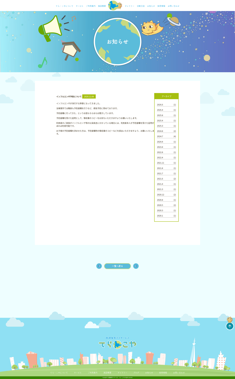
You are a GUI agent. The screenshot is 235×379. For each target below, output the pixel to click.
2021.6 (160, 178)
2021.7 (160, 173)
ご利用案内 (91, 6)
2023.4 (160, 146)
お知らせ (151, 6)
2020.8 (160, 199)
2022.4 (160, 157)
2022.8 (160, 152)
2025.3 (160, 125)
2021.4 (160, 183)
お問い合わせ (173, 6)
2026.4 (160, 109)
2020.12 (160, 194)
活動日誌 (141, 6)
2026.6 (160, 104)
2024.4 (160, 141)
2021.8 (160, 168)
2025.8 (160, 115)
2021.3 (160, 189)
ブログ (136, 373)
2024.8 (160, 131)
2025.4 (160, 120)
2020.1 (160, 215)
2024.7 (160, 136)
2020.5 (160, 205)
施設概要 (102, 6)
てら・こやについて (64, 6)
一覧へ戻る (117, 266)
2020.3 (160, 210)
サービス (79, 6)
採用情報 (161, 6)
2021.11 (160, 162)
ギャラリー (129, 6)
